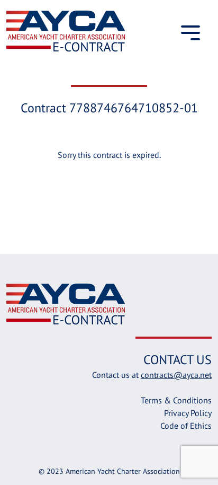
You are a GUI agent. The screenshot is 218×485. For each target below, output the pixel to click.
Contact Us (177, 359)
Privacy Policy (188, 413)
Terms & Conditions (176, 400)
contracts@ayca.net (176, 374)
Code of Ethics (186, 425)
